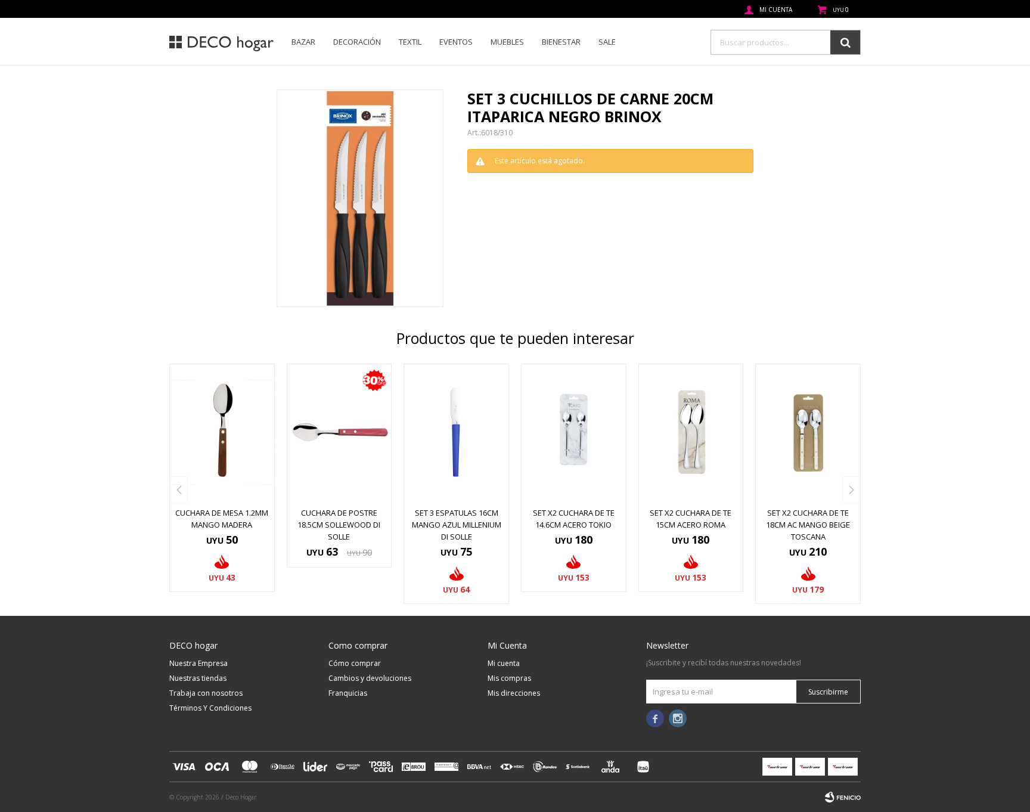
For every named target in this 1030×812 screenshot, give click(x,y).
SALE (607, 41)
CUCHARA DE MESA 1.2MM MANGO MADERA (221, 518)
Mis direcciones (514, 693)
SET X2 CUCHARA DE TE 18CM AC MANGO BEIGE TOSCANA (808, 524)
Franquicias (347, 693)
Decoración (357, 41)
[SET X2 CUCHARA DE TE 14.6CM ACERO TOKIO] (573, 432)
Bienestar (561, 41)
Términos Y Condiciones (210, 708)
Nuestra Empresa (198, 663)
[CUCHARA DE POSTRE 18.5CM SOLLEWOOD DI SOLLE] (339, 432)
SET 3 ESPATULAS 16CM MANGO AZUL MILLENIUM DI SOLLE (456, 524)
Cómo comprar (354, 663)
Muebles (507, 41)
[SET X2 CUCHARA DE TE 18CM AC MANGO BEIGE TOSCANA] (808, 432)
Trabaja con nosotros (206, 693)
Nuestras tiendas (198, 678)
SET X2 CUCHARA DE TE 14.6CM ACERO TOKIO (574, 518)
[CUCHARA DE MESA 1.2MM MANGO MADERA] (222, 432)
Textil (410, 41)
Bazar (303, 41)
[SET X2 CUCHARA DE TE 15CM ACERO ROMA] (691, 432)
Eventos (456, 41)
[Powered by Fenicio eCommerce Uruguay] (843, 797)
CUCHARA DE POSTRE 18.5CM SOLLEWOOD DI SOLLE (338, 524)
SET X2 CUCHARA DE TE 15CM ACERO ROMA (690, 518)
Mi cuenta (504, 663)
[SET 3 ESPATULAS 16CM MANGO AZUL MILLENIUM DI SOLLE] (456, 432)
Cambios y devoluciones (369, 678)
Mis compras (509, 678)
